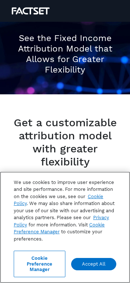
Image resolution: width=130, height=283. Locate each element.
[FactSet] (31, 11)
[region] (65, 227)
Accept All (93, 264)
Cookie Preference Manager (39, 263)
